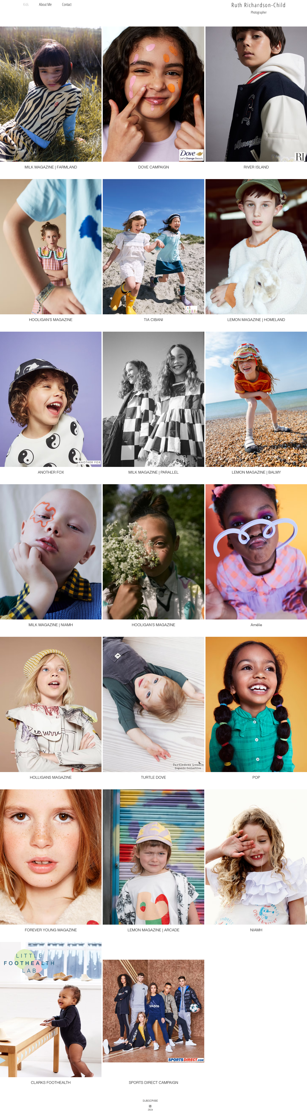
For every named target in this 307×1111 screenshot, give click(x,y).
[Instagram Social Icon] (150, 1106)
